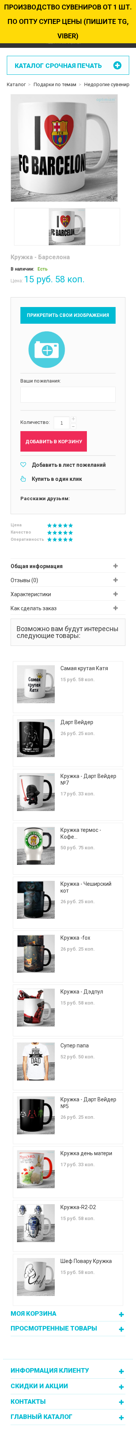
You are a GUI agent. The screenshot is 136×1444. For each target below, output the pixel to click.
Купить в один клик (57, 479)
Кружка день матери (86, 1153)
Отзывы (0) (24, 580)
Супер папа (74, 1045)
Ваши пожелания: (40, 381)
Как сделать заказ (34, 608)
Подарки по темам (55, 84)
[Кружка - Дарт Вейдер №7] (36, 792)
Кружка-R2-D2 (78, 1207)
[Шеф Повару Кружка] (36, 1277)
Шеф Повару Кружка (86, 1261)
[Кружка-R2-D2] (36, 1223)
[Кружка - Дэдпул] (36, 1008)
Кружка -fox (75, 938)
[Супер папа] (36, 1061)
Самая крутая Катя (84, 668)
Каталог (16, 84)
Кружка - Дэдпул (81, 992)
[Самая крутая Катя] (36, 684)
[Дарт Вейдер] (36, 738)
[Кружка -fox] (36, 954)
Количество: (35, 422)
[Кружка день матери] (36, 1169)
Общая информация (37, 566)
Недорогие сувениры (108, 84)
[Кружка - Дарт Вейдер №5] (36, 1115)
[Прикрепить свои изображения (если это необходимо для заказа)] (47, 350)
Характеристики (31, 594)
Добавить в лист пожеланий (69, 465)
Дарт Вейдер (76, 722)
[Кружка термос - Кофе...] (36, 846)
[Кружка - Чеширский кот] (36, 900)
